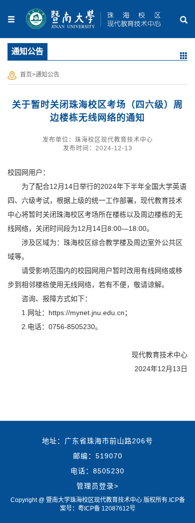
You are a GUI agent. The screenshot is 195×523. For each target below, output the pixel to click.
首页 (26, 74)
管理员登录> (97, 486)
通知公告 (48, 74)
